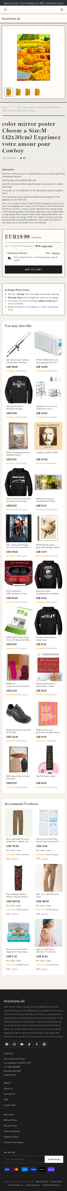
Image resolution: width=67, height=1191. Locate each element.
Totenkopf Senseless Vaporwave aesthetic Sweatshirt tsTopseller (15, 407)
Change (56, 252)
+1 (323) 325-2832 (12, 1066)
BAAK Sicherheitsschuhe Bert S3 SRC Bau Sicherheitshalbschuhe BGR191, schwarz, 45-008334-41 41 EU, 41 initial (18, 731)
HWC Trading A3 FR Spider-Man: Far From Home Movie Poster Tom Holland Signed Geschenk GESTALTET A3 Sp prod (18, 546)
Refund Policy (10, 1119)
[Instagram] (14, 1044)
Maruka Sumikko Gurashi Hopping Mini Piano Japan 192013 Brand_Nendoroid (16, 950)
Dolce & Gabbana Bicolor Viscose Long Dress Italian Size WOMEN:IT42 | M (17, 895)
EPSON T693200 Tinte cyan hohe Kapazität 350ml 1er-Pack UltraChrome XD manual (48, 361)
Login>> (14, 858)
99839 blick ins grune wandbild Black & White (45, 499)
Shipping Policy (11, 1136)
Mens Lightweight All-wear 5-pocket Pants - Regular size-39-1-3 (18, 840)
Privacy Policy (10, 1125)
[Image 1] (8, 92)
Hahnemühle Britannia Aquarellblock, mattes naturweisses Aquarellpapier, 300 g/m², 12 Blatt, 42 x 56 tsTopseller (48, 685)
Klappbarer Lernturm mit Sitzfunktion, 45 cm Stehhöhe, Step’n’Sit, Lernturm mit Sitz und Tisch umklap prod (48, 407)
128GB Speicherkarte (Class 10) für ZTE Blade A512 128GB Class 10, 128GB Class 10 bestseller (18, 638)
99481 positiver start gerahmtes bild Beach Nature (48, 731)
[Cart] (61, 9)
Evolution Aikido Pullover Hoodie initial (46, 638)
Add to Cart (33, 269)
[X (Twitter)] (37, 1044)
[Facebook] (7, 1044)
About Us (8, 1088)
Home (4, 107)
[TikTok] (29, 1044)
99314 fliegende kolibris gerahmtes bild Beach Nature (48, 546)
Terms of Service (12, 1131)
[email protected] (15, 303)
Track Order (10, 1105)
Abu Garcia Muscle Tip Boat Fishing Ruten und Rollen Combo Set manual (17, 361)
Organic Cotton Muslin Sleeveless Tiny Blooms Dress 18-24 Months (46, 950)
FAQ (6, 1099)
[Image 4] (37, 92)
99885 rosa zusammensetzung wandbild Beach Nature (18, 685)
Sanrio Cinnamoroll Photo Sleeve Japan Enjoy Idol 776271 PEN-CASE (48, 840)
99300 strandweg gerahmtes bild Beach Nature (18, 453)
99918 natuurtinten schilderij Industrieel (18, 777)
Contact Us (9, 1093)
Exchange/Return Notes (17, 289)
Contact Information (14, 1142)
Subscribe (54, 1159)
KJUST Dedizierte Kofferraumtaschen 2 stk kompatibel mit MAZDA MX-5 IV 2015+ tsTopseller (18, 592)
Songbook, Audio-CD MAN (47, 452)
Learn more (47, 245)
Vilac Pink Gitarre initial (45, 776)
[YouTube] (22, 1044)
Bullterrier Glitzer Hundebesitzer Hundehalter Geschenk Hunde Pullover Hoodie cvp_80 (47, 592)
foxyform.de (11, 18)
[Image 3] (27, 92)
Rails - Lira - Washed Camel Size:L (47, 895)
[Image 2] (18, 92)
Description (8, 169)
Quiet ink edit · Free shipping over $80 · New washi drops (33, 2)
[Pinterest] (44, 1044)
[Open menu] (5, 9)
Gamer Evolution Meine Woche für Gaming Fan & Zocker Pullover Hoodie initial (18, 500)
